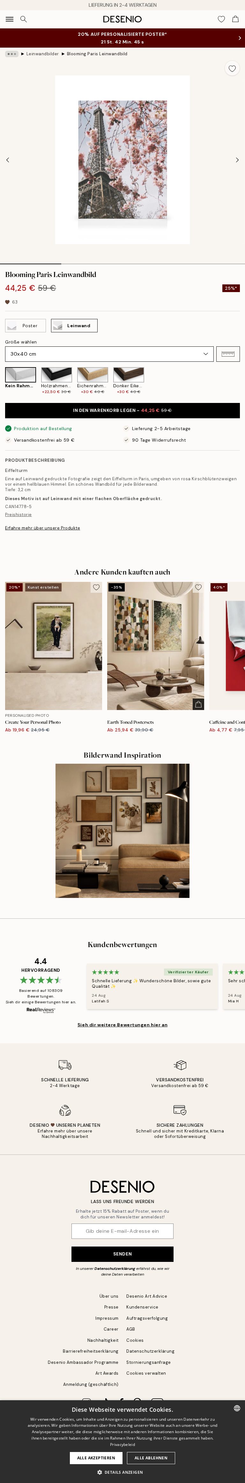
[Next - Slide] (237, 160)
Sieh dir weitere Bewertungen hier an (122, 1025)
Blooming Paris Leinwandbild (97, 54)
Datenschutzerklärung (114, 1268)
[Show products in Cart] (235, 19)
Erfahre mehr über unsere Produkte (42, 528)
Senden (122, 1254)
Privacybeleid (122, 1444)
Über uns (109, 1296)
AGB (130, 1329)
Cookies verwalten (146, 1373)
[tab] (30, 261)
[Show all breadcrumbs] (12, 54)
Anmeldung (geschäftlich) (91, 1384)
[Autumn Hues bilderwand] (122, 831)
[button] (228, 354)
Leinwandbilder (42, 54)
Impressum (107, 1318)
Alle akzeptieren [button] (96, 1458)
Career (111, 1329)
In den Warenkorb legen (122, 410)
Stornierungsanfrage (148, 1362)
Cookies (135, 1340)
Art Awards (107, 1373)
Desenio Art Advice (146, 1296)
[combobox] (237, 1408)
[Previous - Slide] (8, 160)
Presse (111, 1307)
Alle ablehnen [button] (151, 1458)
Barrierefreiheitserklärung (91, 1351)
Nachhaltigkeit (103, 1340)
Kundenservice (142, 1307)
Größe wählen (21, 342)
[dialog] (122, 1441)
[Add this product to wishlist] (232, 68)
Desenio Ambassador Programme (83, 1362)
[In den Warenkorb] (198, 704)
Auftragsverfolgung (147, 1318)
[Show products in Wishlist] (221, 19)
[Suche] (24, 19)
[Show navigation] (10, 19)
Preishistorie (18, 514)
